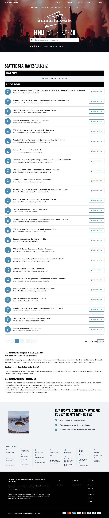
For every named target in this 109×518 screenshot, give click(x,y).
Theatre (69, 2)
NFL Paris (81, 454)
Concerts (58, 2)
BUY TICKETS (97, 92)
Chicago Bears (24, 449)
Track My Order (76, 485)
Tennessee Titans (98, 455)
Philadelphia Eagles (83, 459)
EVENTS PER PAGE (91, 341)
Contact (90, 501)
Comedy (79, 2)
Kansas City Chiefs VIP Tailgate (55, 454)
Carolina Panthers (10, 465)
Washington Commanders (97, 461)
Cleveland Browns (25, 451)
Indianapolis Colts (39, 457)
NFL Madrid (81, 450)
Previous (9, 341)
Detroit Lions (24, 459)
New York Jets (67, 463)
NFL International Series (68, 465)
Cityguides (100, 2)
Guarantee (60, 485)
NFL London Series (83, 449)
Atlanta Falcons (9, 454)
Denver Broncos (24, 458)
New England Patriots (69, 459)
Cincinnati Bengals (25, 450)
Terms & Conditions (27, 513)
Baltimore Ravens (10, 459)
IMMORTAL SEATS (11, 2)
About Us (90, 498)
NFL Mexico (81, 451)
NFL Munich (81, 453)
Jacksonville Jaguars (40, 462)
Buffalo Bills (9, 460)
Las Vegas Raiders (54, 460)
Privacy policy (37, 513)
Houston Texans (39, 452)
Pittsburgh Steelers (83, 460)
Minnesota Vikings (68, 454)
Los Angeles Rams (54, 463)
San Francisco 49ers (83, 465)
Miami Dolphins (68, 452)
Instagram (90, 488)
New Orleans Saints (68, 460)
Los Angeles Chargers (55, 461)
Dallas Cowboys (24, 456)
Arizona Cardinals (10, 452)
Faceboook (91, 495)
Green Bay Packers (25, 464)
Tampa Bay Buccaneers (96, 453)
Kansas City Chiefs (54, 452)
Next (33, 341)
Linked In (90, 485)
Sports (89, 2)
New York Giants (68, 461)
